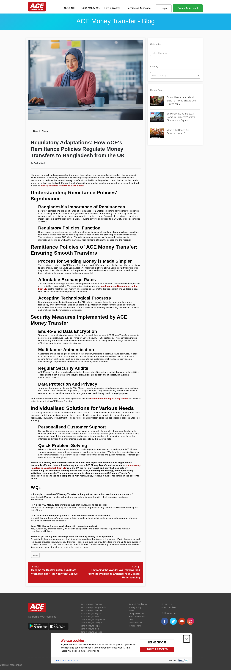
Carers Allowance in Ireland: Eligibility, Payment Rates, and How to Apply (181, 100)
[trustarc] (182, 660)
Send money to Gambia (91, 610)
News (45, 131)
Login (164, 8)
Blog (35, 131)
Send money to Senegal (91, 622)
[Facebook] (164, 621)
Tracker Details (73, 660)
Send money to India (90, 629)
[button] (186, 639)
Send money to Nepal (90, 626)
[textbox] (90, 8)
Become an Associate (139, 8)
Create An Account (188, 8)
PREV (36, 567)
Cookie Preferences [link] (11, 664)
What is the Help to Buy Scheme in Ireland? (178, 132)
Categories (155, 44)
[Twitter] (173, 621)
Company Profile (136, 613)
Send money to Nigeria (91, 613)
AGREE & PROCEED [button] (157, 649)
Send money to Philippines (93, 619)
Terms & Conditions (138, 604)
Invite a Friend (135, 626)
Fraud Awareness (137, 616)
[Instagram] (190, 621)
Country (154, 66)
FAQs (131, 610)
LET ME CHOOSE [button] (157, 642)
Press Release (135, 622)
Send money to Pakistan (91, 604)
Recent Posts (156, 90)
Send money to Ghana (91, 616)
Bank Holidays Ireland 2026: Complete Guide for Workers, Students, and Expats (181, 117)
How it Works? (112, 8)
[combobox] (90, 8)
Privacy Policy (135, 607)
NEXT (135, 567)
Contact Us (167, 604)
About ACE (69, 8)
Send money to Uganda (91, 632)
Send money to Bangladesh (93, 607)
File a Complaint (169, 607)
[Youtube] (181, 621)
